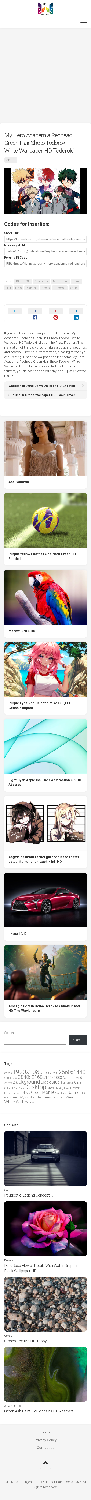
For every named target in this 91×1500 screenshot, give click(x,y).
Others (8, 1335)
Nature (73, 1092)
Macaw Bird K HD (21, 631)
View (62, 1097)
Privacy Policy (46, 1440)
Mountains (61, 1093)
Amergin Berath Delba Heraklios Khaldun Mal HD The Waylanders (44, 1008)
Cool (16, 1088)
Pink (82, 1092)
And (79, 1077)
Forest (7, 1092)
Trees (46, 1097)
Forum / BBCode (15, 257)
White (73, 288)
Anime (10, 160)
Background (60, 281)
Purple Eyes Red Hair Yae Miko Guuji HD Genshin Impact (40, 705)
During (59, 1088)
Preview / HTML (15, 245)
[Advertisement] (45, 76)
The (38, 1097)
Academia (41, 281)
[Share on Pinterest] (56, 313)
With (20, 1101)
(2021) (8, 1073)
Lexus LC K (17, 934)
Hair (8, 288)
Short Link (11, 233)
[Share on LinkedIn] (76, 313)
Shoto (45, 288)
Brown (70, 1082)
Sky (21, 1097)
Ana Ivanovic (18, 482)
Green (76, 281)
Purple (7, 1097)
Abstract (69, 1078)
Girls (27, 1092)
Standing (30, 1097)
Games (16, 1093)
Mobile (48, 1092)
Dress (51, 1088)
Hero (18, 288)
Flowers (75, 1088)
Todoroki (60, 288)
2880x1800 (10, 1077)
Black (46, 1082)
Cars (78, 1082)
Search (9, 1032)
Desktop (35, 1087)
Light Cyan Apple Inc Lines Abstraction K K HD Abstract (44, 782)
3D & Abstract (12, 1405)
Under (55, 1097)
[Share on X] (14, 313)
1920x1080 (22, 281)
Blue (55, 1082)
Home (45, 1432)
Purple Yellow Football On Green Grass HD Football (42, 556)
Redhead (31, 288)
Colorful (8, 1088)
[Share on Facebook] (35, 313)
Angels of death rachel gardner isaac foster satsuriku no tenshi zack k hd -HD (43, 859)
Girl (22, 1093)
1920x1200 (50, 1073)
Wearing (72, 1097)
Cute (21, 1088)
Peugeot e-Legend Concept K (28, 1195)
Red (15, 1097)
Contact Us (45, 1447)
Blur (63, 1082)
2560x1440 (72, 1072)
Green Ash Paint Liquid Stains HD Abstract (38, 1411)
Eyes (67, 1088)
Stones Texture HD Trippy (25, 1341)
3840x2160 (30, 1077)
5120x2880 (52, 1077)
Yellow (29, 1102)
